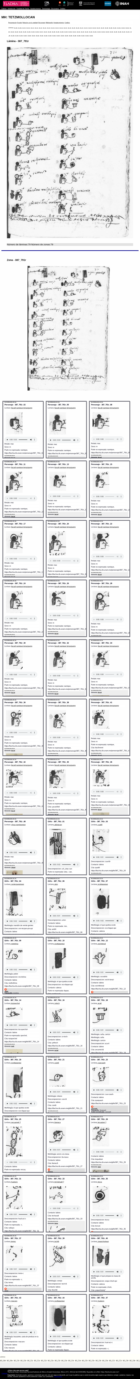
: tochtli (56, 1241)
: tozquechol (15, 1003)
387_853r (91, 35)
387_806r (74, 35)
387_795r (107, 31)
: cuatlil (99, 825)
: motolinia (14, 944)
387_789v (62, 31)
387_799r (17, 35)
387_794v (103, 31)
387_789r (57, 31)
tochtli (56, 1050)
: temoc (13, 1241)
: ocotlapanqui (102, 884)
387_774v (61, 27)
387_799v (21, 35)
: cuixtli (56, 1063)
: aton (56, 884)
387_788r (49, 31)
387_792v (86, 31)
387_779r (98, 27)
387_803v (54, 35)
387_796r (115, 31)
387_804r (58, 35)
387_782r (123, 27)
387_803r (50, 35)
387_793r (90, 31)
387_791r (74, 31)
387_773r (49, 27)
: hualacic (14, 1182)
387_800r (25, 35)
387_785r (24, 31)
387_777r (81, 27)
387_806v (79, 35)
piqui (99, 1167)
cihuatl (13, 867)
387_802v (46, 35)
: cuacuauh (101, 1063)
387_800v (29, 35)
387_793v (95, 31)
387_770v (28, 27)
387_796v (119, 31)
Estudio (19, 23)
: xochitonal (101, 944)
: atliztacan (58, 825)
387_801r (33, 35)
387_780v (110, 27)
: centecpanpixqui (17, 884)
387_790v (70, 31)
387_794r (99, 31)
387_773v (53, 27)
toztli (12, 1046)
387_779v (102, 27)
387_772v (44, 27)
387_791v (78, 31)
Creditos (67, 23)
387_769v (20, 27)
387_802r (41, 35)
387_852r (83, 35)
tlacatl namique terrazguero (21, 408)
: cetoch (57, 1003)
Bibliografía (49, 23)
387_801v (37, 35)
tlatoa (56, 1223)
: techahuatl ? (59, 1182)
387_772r (40, 27)
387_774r (57, 27)
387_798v (13, 35)
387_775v (69, 27)
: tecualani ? (101, 1122)
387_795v (111, 31)
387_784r (16, 31)
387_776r (73, 27)
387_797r (123, 31)
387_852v (87, 35)
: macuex (13, 1301)
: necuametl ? (15, 1122)
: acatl (99, 1003)
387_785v (29, 31)
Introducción (11, 8)
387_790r (66, 31)
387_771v (36, 27)
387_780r (106, 27)
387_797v (128, 31)
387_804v (62, 35)
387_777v (86, 27)
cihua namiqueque (18, 825)
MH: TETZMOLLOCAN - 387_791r (10, 402)
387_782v (127, 27)
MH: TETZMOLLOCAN (18, 17)
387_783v (12, 31)
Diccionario (41, 23)
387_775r (65, 27)
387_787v (45, 31)
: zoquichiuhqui (103, 1241)
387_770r (24, 27)
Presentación (12, 23)
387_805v (70, 35)
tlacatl (100, 457)
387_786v (37, 31)
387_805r (66, 35)
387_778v (94, 27)
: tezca (99, 1182)
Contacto (4, 1373)
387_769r (16, 27)
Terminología (46, 8)
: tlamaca (57, 1122)
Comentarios (58, 1376)
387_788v (53, 31)
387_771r (32, 27)
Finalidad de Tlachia (23, 8)
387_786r (33, 31)
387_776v (77, 27)
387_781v (119, 27)
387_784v (20, 31)
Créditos (62, 8)
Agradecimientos (35, 8)
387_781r (114, 27)
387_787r (41, 31)
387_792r (82, 31)
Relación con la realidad (30, 23)
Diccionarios (55, 8)
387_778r (90, 27)
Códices (4, 8)
